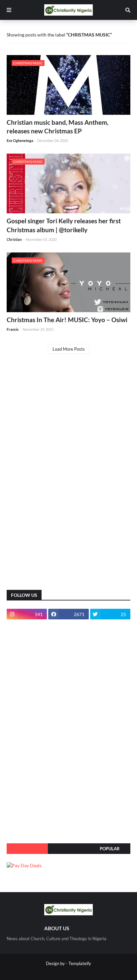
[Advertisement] (56, 477)
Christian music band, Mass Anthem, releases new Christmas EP (57, 126)
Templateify (79, 963)
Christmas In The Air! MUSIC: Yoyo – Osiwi (67, 319)
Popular (110, 848)
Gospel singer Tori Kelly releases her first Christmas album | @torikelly (64, 225)
